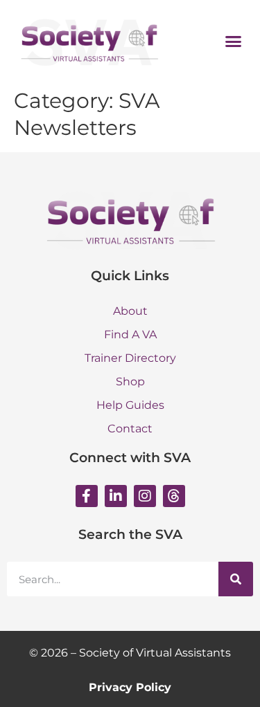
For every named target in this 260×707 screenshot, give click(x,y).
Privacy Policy (130, 687)
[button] (233, 41)
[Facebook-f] (87, 496)
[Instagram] (145, 496)
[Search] (235, 579)
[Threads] (174, 496)
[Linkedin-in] (116, 496)
